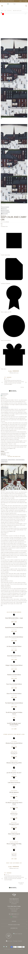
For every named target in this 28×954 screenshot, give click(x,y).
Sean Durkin (9, 10)
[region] (14, 382)
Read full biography (4, 407)
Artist (5, 10)
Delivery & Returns (11, 459)
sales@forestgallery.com (15, 914)
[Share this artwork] (1, 205)
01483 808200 (14, 911)
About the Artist (4, 459)
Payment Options (4, 461)
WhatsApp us (14, 916)
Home (2, 10)
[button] (2, 382)
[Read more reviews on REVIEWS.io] (13, 391)
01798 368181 (14, 903)
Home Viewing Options (20, 459)
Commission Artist (4, 226)
